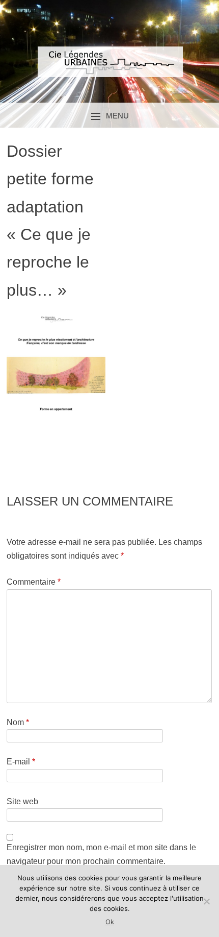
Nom (18, 722)
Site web (22, 801)
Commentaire (34, 582)
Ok (109, 922)
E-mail (21, 761)
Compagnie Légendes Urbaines (109, 70)
